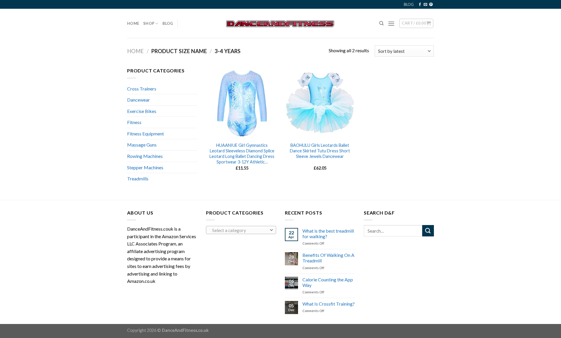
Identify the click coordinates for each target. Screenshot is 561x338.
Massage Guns (142, 144)
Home (133, 23)
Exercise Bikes (141, 111)
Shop (148, 23)
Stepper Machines (145, 167)
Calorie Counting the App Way (327, 282)
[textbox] (240, 230)
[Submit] (428, 230)
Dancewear (138, 99)
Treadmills (137, 178)
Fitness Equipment (145, 133)
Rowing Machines (145, 156)
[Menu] (391, 23)
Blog (167, 23)
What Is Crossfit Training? (328, 303)
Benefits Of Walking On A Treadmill (328, 257)
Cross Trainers (141, 88)
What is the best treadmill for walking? (328, 233)
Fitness (134, 122)
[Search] (381, 23)
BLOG (409, 4)
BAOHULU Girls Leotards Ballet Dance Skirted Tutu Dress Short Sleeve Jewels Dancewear (320, 150)
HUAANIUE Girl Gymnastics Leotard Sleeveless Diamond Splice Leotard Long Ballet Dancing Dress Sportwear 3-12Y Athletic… (241, 153)
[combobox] (241, 230)
